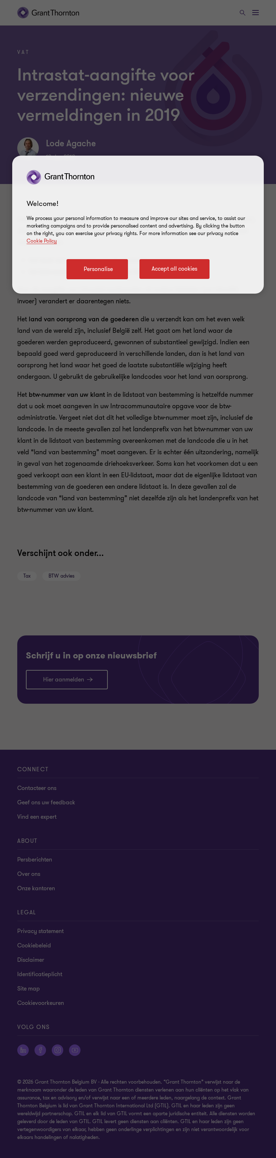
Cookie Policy (42, 241)
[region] (138, 225)
